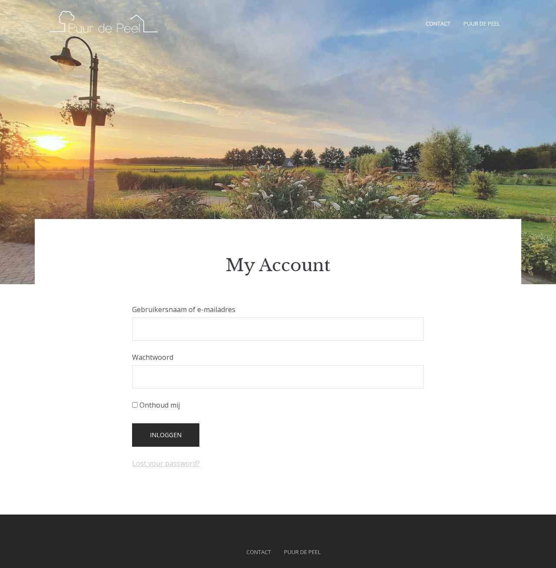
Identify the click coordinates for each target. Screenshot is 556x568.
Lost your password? (166, 463)
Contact (438, 23)
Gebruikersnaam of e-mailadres (183, 309)
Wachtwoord (152, 357)
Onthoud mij (159, 405)
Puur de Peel (481, 23)
